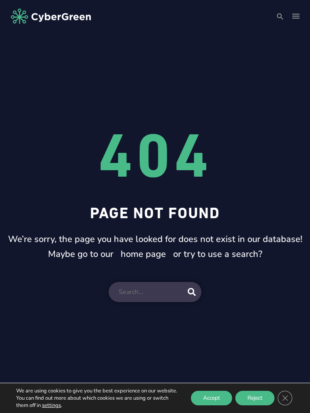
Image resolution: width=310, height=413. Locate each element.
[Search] (192, 292)
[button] (280, 16)
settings (51, 405)
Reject (254, 398)
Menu (296, 16)
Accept (211, 398)
